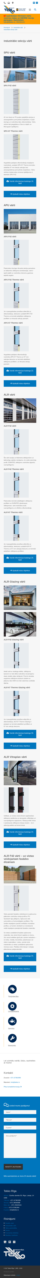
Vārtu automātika (11, 1228)
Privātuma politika (9, 1272)
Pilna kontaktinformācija (13, 1087)
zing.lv (18, 1275)
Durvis (7, 1230)
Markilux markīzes (11, 1235)
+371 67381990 (15, 1078)
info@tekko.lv (9, 22)
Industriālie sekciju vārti (10, 29)
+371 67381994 (14, 1207)
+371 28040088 (14, 1203)
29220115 (20, 22)
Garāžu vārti (9, 1223)
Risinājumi (7, 27)
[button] (30, 10)
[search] (35, 10)
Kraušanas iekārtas (11, 1233)
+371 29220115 (16, 1205)
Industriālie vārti (18, 27)
